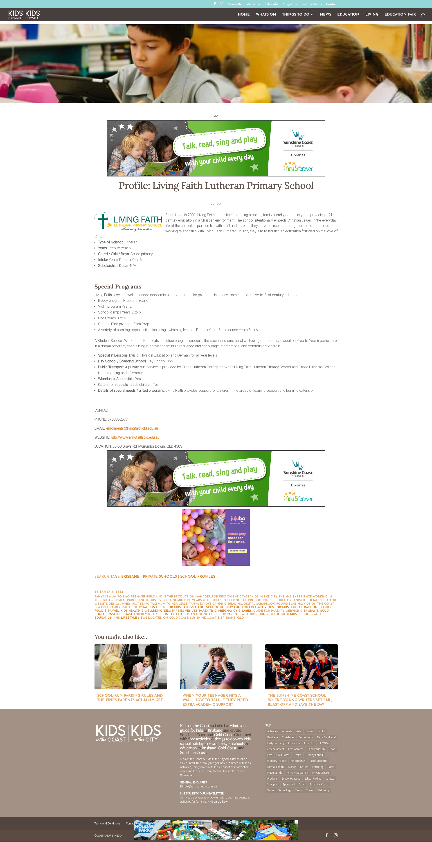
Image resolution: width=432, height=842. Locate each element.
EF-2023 (309, 743)
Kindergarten (298, 760)
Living (371, 14)
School (216, 203)
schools (306, 614)
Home (244, 14)
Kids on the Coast (170, 614)
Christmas (288, 737)
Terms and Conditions (107, 823)
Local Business (318, 760)
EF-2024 (324, 743)
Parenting (318, 767)
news (142, 617)
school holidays (192, 743)
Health (297, 755)
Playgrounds (274, 772)
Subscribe (271, 4)
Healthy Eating (314, 755)
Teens (298, 790)
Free (269, 755)
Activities (272, 731)
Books (321, 731)
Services (329, 778)
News (325, 14)
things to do (193, 607)
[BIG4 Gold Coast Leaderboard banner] (216, 839)
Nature (304, 767)
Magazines (290, 4)
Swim (270, 790)
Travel (309, 790)
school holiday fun (223, 607)
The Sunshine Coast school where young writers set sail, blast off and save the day (300, 700)
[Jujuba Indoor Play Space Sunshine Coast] (216, 564)
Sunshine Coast (119, 614)
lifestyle (129, 617)
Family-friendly (316, 749)
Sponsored (289, 784)
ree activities (199, 738)
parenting (208, 610)
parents (234, 614)
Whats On (266, 14)
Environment (295, 749)
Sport (302, 784)
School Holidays (291, 778)
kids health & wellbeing (141, 610)
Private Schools (160, 577)
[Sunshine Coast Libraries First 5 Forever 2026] (216, 175)
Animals (287, 731)
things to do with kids (277, 614)
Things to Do (295, 14)
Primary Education (297, 772)
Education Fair (400, 14)
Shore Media (113, 835)
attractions (309, 607)
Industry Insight (276, 760)
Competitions (312, 4)
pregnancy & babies (235, 610)
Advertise (253, 4)
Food (332, 749)
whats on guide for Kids (160, 607)
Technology (284, 790)
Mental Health (275, 767)
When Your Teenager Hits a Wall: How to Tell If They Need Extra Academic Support (215, 700)
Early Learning (275, 743)
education (103, 617)
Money (292, 767)
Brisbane (130, 577)
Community (306, 737)
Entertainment (275, 749)
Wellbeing (323, 790)
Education (348, 14)
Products (272, 778)
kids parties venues (181, 610)
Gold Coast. (223, 734)
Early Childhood (326, 737)
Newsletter (235, 4)
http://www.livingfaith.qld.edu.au (135, 437)
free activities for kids (269, 607)
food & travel (106, 610)
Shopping (273, 784)
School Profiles (197, 577)
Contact (332, 4)
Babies (309, 731)
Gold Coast (227, 747)
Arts (298, 731)
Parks (331, 767)
